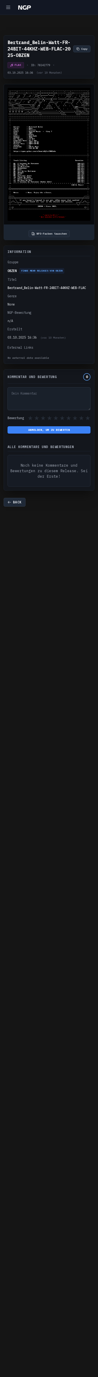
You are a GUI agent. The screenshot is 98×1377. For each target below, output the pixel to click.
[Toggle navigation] (8, 7)
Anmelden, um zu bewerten (49, 430)
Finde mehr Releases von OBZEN (41, 270)
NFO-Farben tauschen (51, 233)
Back (17, 502)
